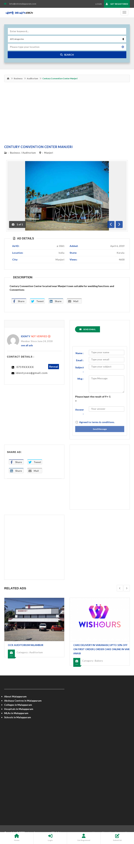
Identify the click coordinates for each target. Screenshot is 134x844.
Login (98, 4)
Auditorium (32, 78)
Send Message (100, 429)
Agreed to (97, 422)
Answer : (79, 411)
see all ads (27, 345)
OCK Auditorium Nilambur (25, 645)
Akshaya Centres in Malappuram (23, 700)
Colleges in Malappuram (18, 704)
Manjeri (48, 152)
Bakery (99, 660)
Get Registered (119, 4)
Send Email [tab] (89, 329)
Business (18, 78)
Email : (80, 360)
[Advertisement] (67, 114)
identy (25, 336)
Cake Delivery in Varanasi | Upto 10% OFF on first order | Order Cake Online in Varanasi (101, 649)
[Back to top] (122, 822)
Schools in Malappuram (17, 717)
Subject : (79, 369)
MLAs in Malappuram (16, 713)
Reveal (53, 366)
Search (69, 54)
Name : (80, 353)
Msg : (80, 378)
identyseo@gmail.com (32, 372)
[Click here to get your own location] (122, 46)
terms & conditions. (103, 422)
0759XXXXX (25, 366)
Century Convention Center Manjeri (38, 147)
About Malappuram (15, 696)
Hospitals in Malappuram (18, 708)
